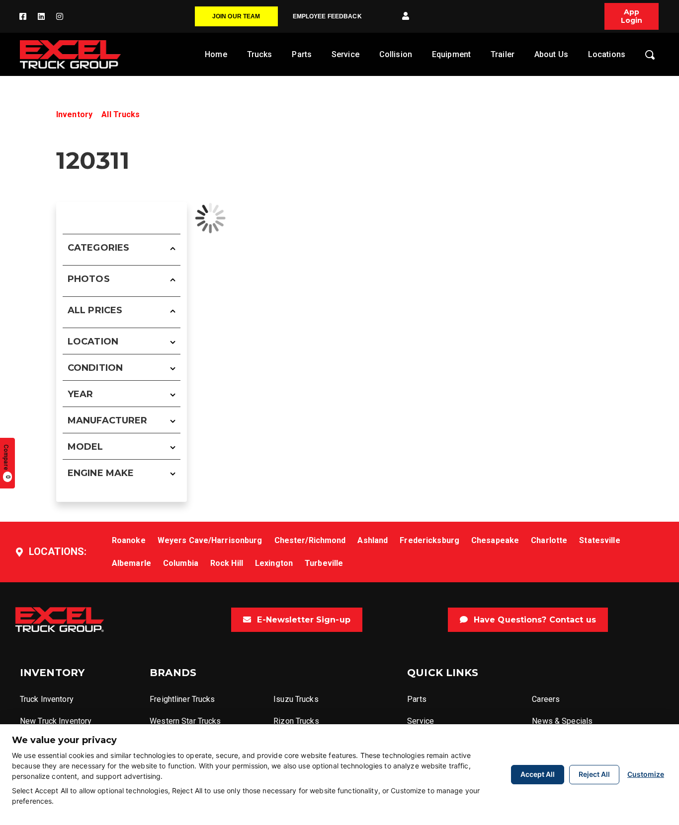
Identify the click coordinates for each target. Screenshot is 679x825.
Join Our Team (236, 16)
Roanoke (129, 540)
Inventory (74, 114)
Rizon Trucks (296, 721)
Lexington (274, 563)
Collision (395, 54)
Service (345, 54)
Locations (606, 54)
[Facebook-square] (23, 16)
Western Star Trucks (185, 721)
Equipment (451, 54)
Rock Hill (226, 563)
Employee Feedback (327, 16)
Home (216, 54)
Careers (546, 699)
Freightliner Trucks (182, 699)
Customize (645, 774)
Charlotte (549, 540)
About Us (551, 54)
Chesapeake (495, 540)
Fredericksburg (429, 540)
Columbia (180, 563)
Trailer (502, 54)
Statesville (599, 540)
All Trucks (120, 114)
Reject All (594, 774)
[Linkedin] (41, 16)
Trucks (259, 54)
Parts (302, 54)
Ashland (372, 540)
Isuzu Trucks (295, 699)
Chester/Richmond (310, 540)
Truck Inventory (47, 699)
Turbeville (324, 563)
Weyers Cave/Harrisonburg (210, 540)
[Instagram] (60, 16)
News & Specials (562, 721)
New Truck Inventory (55, 721)
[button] (405, 16)
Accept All (537, 774)
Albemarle (131, 563)
